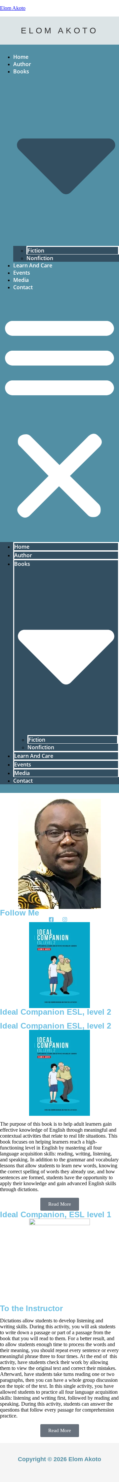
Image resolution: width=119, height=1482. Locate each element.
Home (20, 56)
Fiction (35, 250)
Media (21, 280)
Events (21, 272)
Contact (23, 287)
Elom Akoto (12, 8)
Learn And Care (32, 265)
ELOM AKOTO (59, 30)
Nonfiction (39, 258)
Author (22, 64)
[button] (59, 416)
